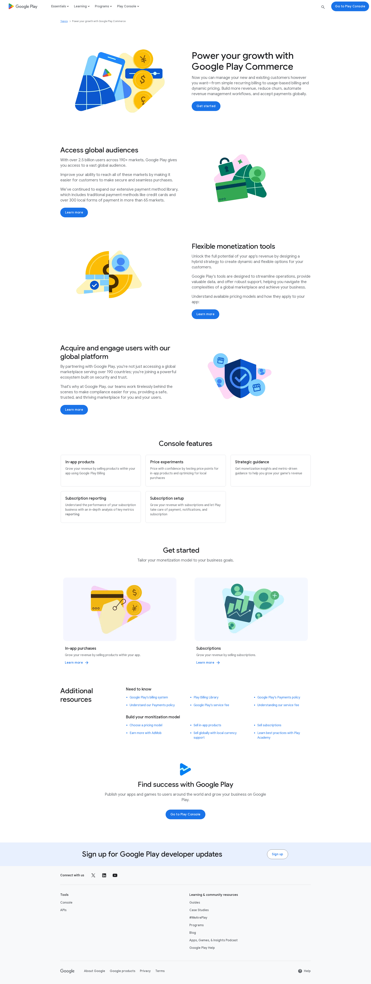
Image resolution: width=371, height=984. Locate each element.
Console (66, 903)
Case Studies (199, 910)
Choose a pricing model (146, 725)
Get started (206, 106)
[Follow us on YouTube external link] (115, 875)
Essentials (58, 6)
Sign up (277, 854)
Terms (160, 971)
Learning (80, 6)
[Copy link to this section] (143, 150)
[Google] (67, 971)
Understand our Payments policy (152, 705)
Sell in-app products (207, 725)
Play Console (126, 6)
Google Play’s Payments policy (278, 697)
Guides (194, 903)
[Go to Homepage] (23, 6)
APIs (63, 910)
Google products (122, 971)
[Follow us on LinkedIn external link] (104, 875)
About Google (94, 971)
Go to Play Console (185, 814)
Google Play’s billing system (149, 697)
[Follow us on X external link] (93, 875)
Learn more (74, 212)
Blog (192, 933)
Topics (64, 21)
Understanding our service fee (278, 705)
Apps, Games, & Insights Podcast (213, 940)
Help (307, 971)
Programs (102, 6)
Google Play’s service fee (211, 705)
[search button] (323, 8)
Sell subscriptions (269, 725)
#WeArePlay (198, 918)
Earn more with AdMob (146, 733)
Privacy (145, 971)
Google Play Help (202, 948)
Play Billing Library (206, 697)
